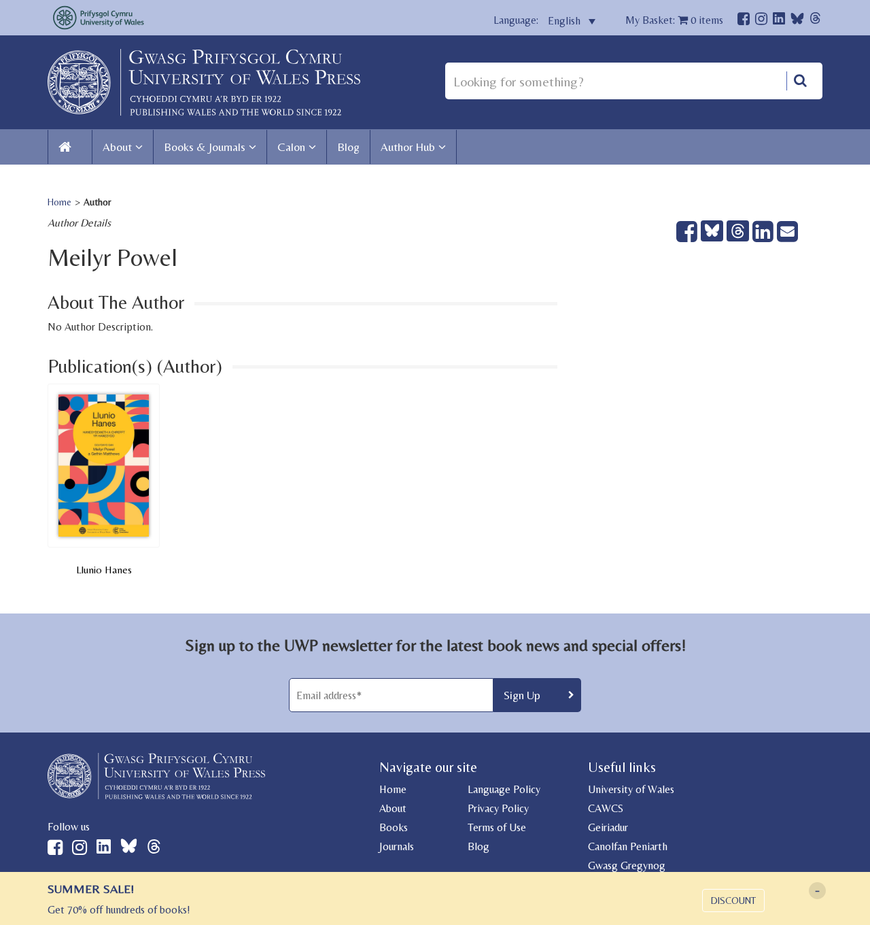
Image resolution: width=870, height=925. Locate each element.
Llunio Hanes (104, 569)
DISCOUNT (733, 900)
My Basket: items (674, 20)
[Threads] (815, 20)
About (117, 147)
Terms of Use (497, 827)
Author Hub (408, 147)
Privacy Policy (498, 808)
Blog (348, 147)
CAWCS (605, 808)
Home (59, 202)
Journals (396, 846)
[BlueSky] (797, 22)
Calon (291, 147)
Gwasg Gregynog (626, 865)
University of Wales (631, 789)
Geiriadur (608, 827)
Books (393, 827)
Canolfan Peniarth (627, 846)
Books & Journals (204, 147)
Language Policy (504, 789)
